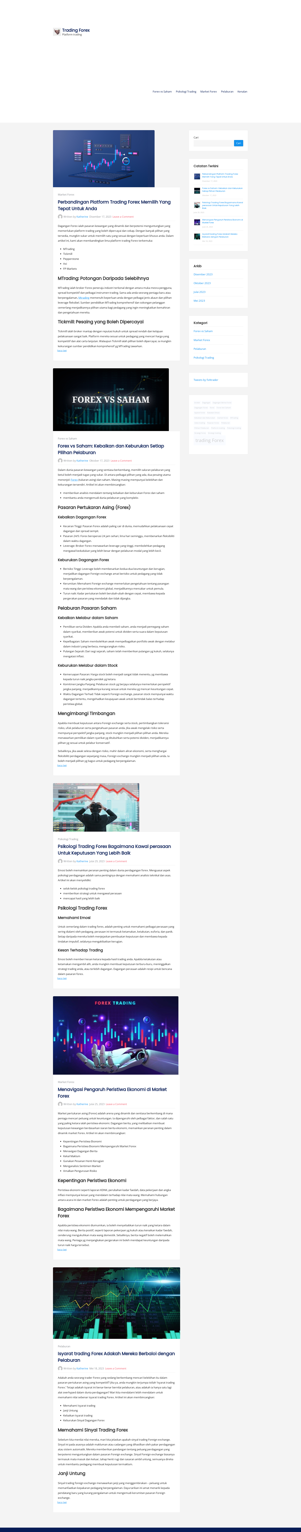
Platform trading (218, 428)
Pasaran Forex (213, 423)
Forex (74, 480)
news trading (199, 423)
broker (197, 402)
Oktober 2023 (202, 283)
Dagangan (206, 402)
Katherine (82, 216)
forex (212, 408)
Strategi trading (214, 433)
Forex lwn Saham (224, 408)
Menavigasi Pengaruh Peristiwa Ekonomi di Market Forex (112, 1092)
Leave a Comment (123, 216)
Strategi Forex (200, 433)
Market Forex (208, 91)
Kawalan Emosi (213, 413)
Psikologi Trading (186, 91)
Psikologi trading (234, 428)
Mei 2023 (199, 300)
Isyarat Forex (199, 413)
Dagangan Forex (201, 408)
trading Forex (209, 440)
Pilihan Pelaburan (201, 428)
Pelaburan (227, 91)
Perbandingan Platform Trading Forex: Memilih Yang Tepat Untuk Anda (114, 205)
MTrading (234, 418)
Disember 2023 (203, 274)
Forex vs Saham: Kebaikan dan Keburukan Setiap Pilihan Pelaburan (111, 449)
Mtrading (83, 297)
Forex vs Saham (162, 91)
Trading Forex (76, 30)
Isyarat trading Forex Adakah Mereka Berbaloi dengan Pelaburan (116, 1357)
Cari (196, 137)
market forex (222, 418)
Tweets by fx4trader (206, 380)
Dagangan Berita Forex (222, 402)
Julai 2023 (200, 292)
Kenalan (242, 91)
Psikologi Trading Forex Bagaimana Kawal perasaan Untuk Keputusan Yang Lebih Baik (114, 849)
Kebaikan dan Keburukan (204, 418)
